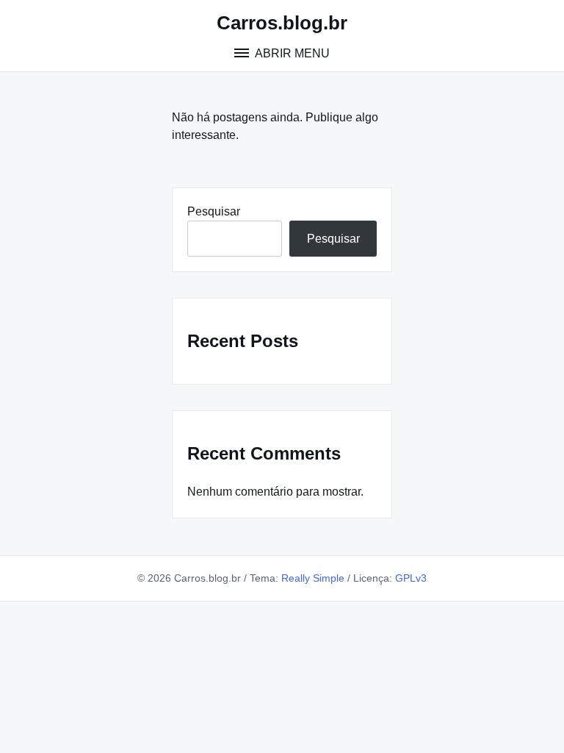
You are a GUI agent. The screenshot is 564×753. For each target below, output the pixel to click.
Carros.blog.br (282, 23)
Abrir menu (291, 53)
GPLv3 (411, 578)
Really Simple (312, 578)
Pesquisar (213, 211)
